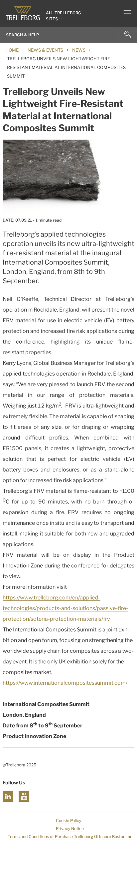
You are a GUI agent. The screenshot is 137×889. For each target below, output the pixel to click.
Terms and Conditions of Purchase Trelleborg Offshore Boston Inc (70, 836)
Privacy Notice (70, 828)
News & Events (45, 50)
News (78, 50)
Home (12, 50)
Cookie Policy (68, 820)
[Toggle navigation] (124, 13)
